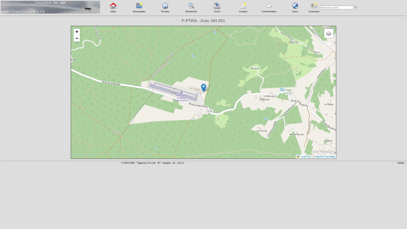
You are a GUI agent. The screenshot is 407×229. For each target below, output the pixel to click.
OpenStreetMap (325, 156)
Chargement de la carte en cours (203, 92)
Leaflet (305, 156)
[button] (203, 88)
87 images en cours (171, 163)
